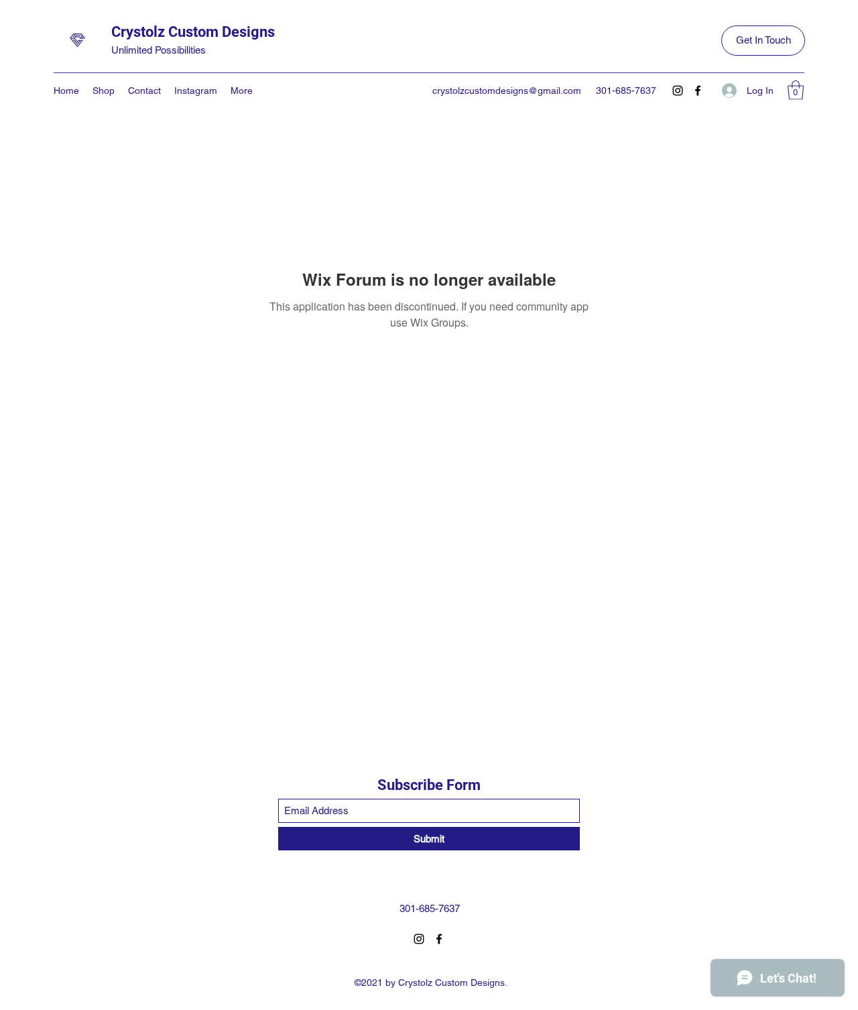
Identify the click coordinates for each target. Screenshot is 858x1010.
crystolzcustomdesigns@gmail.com (506, 90)
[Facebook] (697, 90)
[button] (796, 90)
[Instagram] (677, 90)
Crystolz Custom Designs (193, 31)
